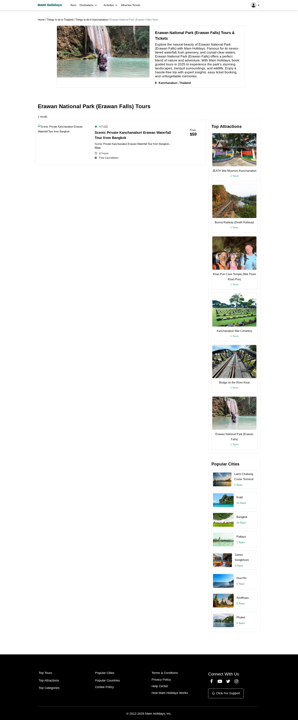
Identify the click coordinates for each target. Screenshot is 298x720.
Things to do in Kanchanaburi (92, 19)
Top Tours (45, 673)
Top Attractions (49, 680)
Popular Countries (107, 680)
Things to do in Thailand (60, 19)
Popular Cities (104, 673)
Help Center (160, 686)
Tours (73, 5)
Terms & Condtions (165, 673)
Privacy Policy (161, 679)
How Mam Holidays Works (170, 693)
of (196, 44)
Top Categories (49, 688)
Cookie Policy (104, 687)
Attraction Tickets (130, 5)
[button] (254, 5)
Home (41, 19)
